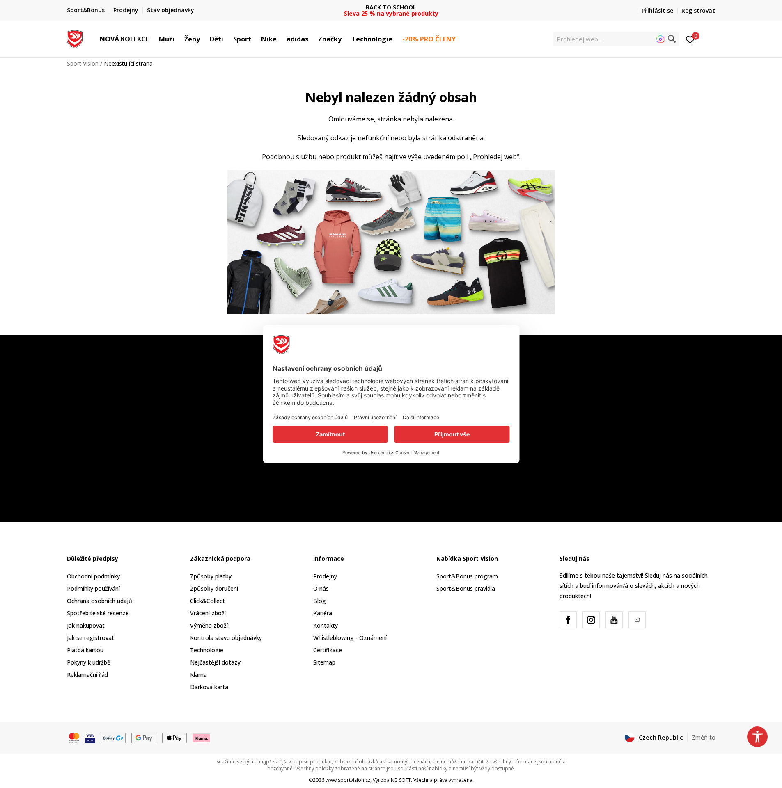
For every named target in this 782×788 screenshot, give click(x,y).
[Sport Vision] (75, 38)
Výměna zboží (209, 625)
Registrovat (698, 10)
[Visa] (90, 737)
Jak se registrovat (90, 638)
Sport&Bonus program (467, 576)
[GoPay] (113, 737)
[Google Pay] (143, 737)
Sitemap (324, 662)
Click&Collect (207, 601)
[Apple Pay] (174, 737)
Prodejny (325, 576)
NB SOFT (401, 780)
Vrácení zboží (208, 613)
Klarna (198, 674)
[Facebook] (568, 620)
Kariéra (322, 613)
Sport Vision (83, 63)
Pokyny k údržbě (88, 662)
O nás (321, 588)
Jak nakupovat (86, 625)
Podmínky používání (93, 588)
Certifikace (327, 650)
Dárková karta (209, 687)
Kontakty (325, 625)
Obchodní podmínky (93, 576)
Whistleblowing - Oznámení (350, 638)
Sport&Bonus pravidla (465, 588)
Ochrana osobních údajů (99, 601)
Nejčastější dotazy (215, 662)
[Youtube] (614, 620)
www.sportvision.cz (348, 780)
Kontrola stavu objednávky (226, 638)
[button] (153, 39)
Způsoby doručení (214, 588)
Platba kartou (85, 650)
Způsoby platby (211, 576)
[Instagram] (591, 620)
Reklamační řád (87, 674)
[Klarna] (202, 737)
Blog (319, 601)
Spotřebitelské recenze (98, 613)
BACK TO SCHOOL (391, 7)
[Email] (637, 620)
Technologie (206, 650)
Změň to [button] (703, 737)
